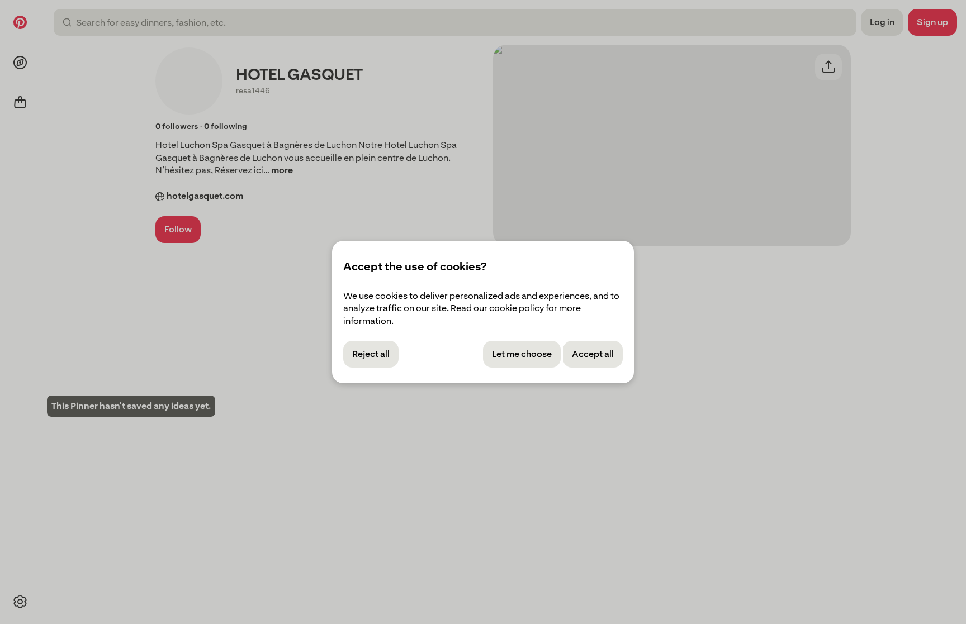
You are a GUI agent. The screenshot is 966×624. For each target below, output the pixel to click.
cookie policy (516, 308)
